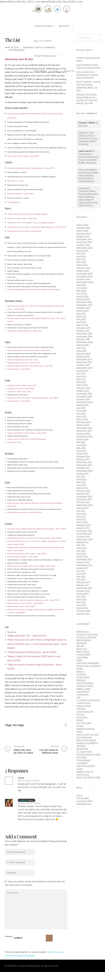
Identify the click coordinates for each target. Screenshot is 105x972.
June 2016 (81, 410)
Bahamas (81, 643)
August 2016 (82, 405)
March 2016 (82, 419)
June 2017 (81, 376)
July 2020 (81, 285)
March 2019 (82, 325)
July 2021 (80, 253)
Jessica (30, 47)
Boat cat (81, 649)
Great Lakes (83, 689)
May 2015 (81, 448)
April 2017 (81, 382)
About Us (83, 125)
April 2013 (81, 519)
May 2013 (81, 516)
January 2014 (82, 493)
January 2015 (82, 459)
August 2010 (82, 593)
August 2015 (82, 439)
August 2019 (82, 310)
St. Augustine (84, 751)
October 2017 (83, 365)
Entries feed (82, 798)
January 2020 (83, 299)
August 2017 (82, 370)
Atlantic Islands (86, 637)
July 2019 (80, 313)
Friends (81, 680)
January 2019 (82, 330)
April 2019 (81, 322)
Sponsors (82, 749)
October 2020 (83, 279)
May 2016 (81, 413)
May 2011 (80, 576)
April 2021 (81, 262)
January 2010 (82, 613)
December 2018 (84, 333)
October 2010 (83, 591)
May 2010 (81, 602)
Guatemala (82, 691)
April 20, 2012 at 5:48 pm (29, 803)
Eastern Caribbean (87, 663)
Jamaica (80, 709)
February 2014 (83, 490)
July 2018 (80, 348)
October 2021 (83, 245)
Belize (80, 646)
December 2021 (84, 239)
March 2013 (82, 522)
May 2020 (81, 290)
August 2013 (82, 508)
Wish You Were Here (88, 777)
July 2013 (80, 510)
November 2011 (84, 559)
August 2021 (82, 250)
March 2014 (82, 488)
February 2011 (83, 582)
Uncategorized (85, 766)
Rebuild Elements (87, 743)
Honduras (82, 694)
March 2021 (82, 265)
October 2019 (83, 308)
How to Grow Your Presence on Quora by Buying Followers (87, 75)
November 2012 (84, 533)
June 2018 (81, 350)
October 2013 (83, 502)
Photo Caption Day (87, 734)
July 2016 (80, 408)
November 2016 (84, 396)
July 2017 (80, 373)
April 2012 (81, 553)
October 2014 (83, 468)
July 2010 (81, 596)
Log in (79, 795)
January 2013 (82, 528)
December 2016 (84, 393)
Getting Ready (16, 50)
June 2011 (81, 573)
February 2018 (83, 353)
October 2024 (83, 227)
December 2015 (84, 428)
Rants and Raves (86, 740)
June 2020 (81, 288)
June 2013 (81, 513)
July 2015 (80, 442)
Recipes (80, 746)
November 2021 (84, 242)
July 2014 (80, 476)
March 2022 (82, 230)
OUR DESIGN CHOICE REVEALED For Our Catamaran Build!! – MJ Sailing (88, 138)
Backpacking (83, 640)
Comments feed (84, 801)
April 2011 (81, 579)
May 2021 (81, 259)
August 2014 (82, 473)
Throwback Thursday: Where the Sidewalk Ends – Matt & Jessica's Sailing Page (88, 194)
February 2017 (83, 388)
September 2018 (84, 342)
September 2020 (84, 282)
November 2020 (84, 276)
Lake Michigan (84, 711)
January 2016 (82, 425)
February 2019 (83, 328)
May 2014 (81, 482)
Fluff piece (83, 677)
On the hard (83, 723)
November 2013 (84, 499)
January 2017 (82, 390)
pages (79, 726)
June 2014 (81, 479)
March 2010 (82, 608)
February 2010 (83, 611)
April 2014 (81, 485)
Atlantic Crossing (87, 634)
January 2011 (82, 585)
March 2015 (82, 453)
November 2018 (84, 336)
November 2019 (84, 305)
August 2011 (82, 568)
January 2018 (82, 356)
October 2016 (83, 399)
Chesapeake (83, 654)
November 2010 (84, 588)
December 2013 (84, 496)
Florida (81, 674)
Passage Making (85, 729)
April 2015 (81, 450)
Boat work (83, 651)
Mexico (80, 714)
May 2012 (81, 550)
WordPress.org (83, 804)
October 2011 (82, 562)
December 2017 (84, 359)
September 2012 (84, 539)
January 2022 (83, 236)
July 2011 (80, 571)
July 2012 (80, 545)
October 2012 (83, 536)
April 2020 (81, 293)
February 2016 (83, 422)
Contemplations (86, 181)
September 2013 (84, 505)
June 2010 (81, 599)
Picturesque (83, 737)
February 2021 (83, 268)
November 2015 (84, 430)
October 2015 (83, 433)
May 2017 (81, 379)
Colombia (82, 657)
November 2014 (84, 465)
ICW (78, 697)
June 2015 (81, 445)
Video (79, 769)
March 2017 (82, 385)
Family (80, 671)
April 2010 (81, 605)
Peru (79, 731)
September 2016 (84, 402)
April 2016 (81, 416)
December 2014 (84, 462)
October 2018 (83, 339)
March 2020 (82, 296)
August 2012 (82, 542)
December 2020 (84, 273)
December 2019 (84, 302)
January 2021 (82, 270)
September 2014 (84, 470)
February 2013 (83, 525)
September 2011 (84, 565)
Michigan (81, 717)
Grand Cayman (84, 686)
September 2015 (84, 436)
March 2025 (82, 225)
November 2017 (84, 362)
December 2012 (84, 530)
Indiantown (83, 706)
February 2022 (83, 233)
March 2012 (82, 556)
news (79, 720)
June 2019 (81, 316)
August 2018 (82, 345)
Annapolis (82, 631)
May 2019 (81, 319)
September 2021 (84, 248)
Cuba (79, 660)
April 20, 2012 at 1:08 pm (29, 781)
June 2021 (81, 256)
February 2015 (83, 456)
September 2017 (84, 368)
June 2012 (81, 548)
